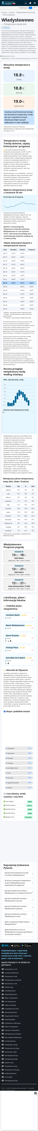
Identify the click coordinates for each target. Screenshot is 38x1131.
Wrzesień (8, 520)
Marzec (8, 497)
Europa (4, 12)
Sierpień (8, 516)
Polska (11, 12)
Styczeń (8, 490)
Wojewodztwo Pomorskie (25, 12)
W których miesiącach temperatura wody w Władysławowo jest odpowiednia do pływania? (18, 882)
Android (24, 122)
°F (34, 8)
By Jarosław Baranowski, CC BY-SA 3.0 (27, 58)
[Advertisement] (19, 842)
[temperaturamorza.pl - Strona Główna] (9, 3)
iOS (18, 122)
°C (30, 8)
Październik (8, 523)
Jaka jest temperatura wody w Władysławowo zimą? (16, 915)
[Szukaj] (26, 3)
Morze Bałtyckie (9, 15)
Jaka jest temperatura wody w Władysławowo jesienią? (16, 907)
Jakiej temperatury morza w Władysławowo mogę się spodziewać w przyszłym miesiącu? (18, 932)
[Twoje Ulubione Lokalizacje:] (30, 3)
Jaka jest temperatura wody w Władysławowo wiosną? (16, 899)
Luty (8, 494)
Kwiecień (8, 501)
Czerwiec (8, 508)
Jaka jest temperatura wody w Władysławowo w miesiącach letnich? (18, 892)
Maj (8, 505)
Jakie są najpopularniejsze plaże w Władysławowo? (17, 923)
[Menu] (35, 3)
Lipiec (8, 512)
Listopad (8, 527)
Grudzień (8, 531)
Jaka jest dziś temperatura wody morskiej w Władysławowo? (16, 874)
